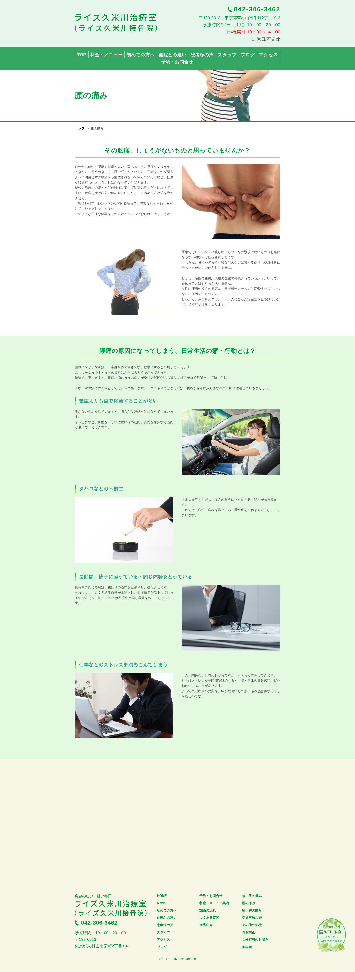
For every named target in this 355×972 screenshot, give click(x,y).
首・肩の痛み (252, 896)
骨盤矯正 (248, 932)
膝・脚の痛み (252, 910)
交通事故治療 (252, 917)
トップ (80, 128)
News (161, 903)
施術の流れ (207, 910)
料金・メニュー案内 (214, 903)
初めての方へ (167, 910)
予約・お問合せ (210, 896)
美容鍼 (247, 947)
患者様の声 (165, 925)
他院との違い (167, 917)
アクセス (163, 939)
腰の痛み (248, 903)
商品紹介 (206, 925)
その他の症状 (252, 925)
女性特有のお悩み (255, 939)
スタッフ (163, 932)
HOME (162, 896)
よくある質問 (209, 917)
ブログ (162, 947)
